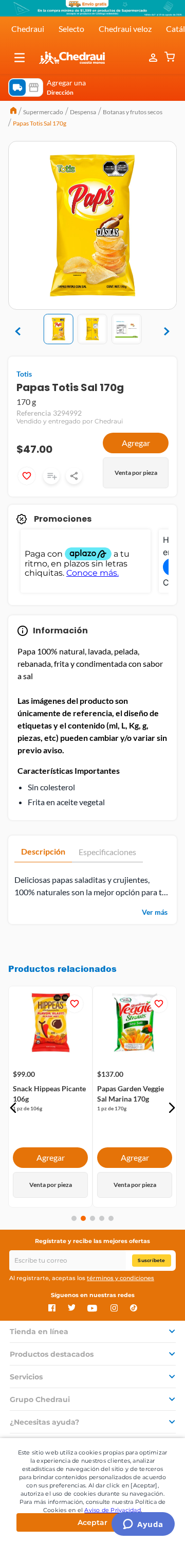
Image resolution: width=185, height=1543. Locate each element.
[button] (19, 57)
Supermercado (43, 112)
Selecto (71, 28)
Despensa (83, 112)
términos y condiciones (120, 1278)
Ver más (155, 912)
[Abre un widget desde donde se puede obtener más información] (143, 1525)
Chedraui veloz (125, 28)
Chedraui (27, 28)
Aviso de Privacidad (112, 1510)
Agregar (136, 443)
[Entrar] (154, 57)
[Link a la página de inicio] (13, 111)
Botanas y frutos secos (132, 112)
